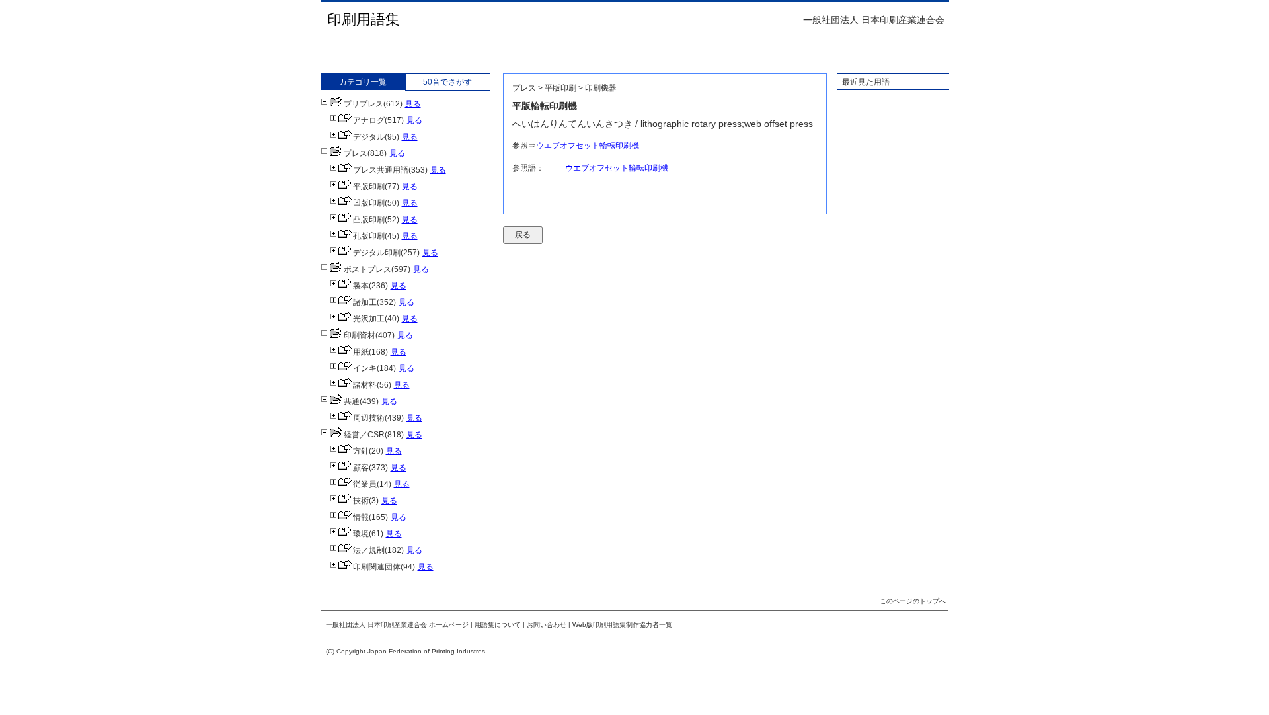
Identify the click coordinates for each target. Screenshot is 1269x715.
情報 (361, 517)
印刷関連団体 (377, 566)
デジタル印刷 (377, 252)
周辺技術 (369, 418)
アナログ (369, 120)
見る (413, 103)
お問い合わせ (546, 624)
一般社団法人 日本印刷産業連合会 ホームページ (397, 624)
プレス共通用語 (380, 170)
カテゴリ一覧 (363, 82)
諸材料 (365, 385)
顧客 (361, 467)
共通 (352, 401)
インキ (365, 368)
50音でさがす (447, 82)
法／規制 (369, 550)
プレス (355, 153)
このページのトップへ (913, 601)
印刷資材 (359, 335)
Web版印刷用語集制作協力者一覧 (622, 624)
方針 (361, 451)
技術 (361, 500)
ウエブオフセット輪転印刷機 (587, 145)
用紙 (361, 352)
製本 (361, 285)
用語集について (498, 624)
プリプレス (363, 103)
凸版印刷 (369, 219)
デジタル (369, 137)
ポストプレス (367, 269)
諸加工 (365, 302)
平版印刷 (369, 186)
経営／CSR (364, 434)
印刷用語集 (363, 19)
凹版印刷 (369, 203)
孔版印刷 (369, 236)
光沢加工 (369, 318)
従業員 (365, 484)
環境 (361, 533)
